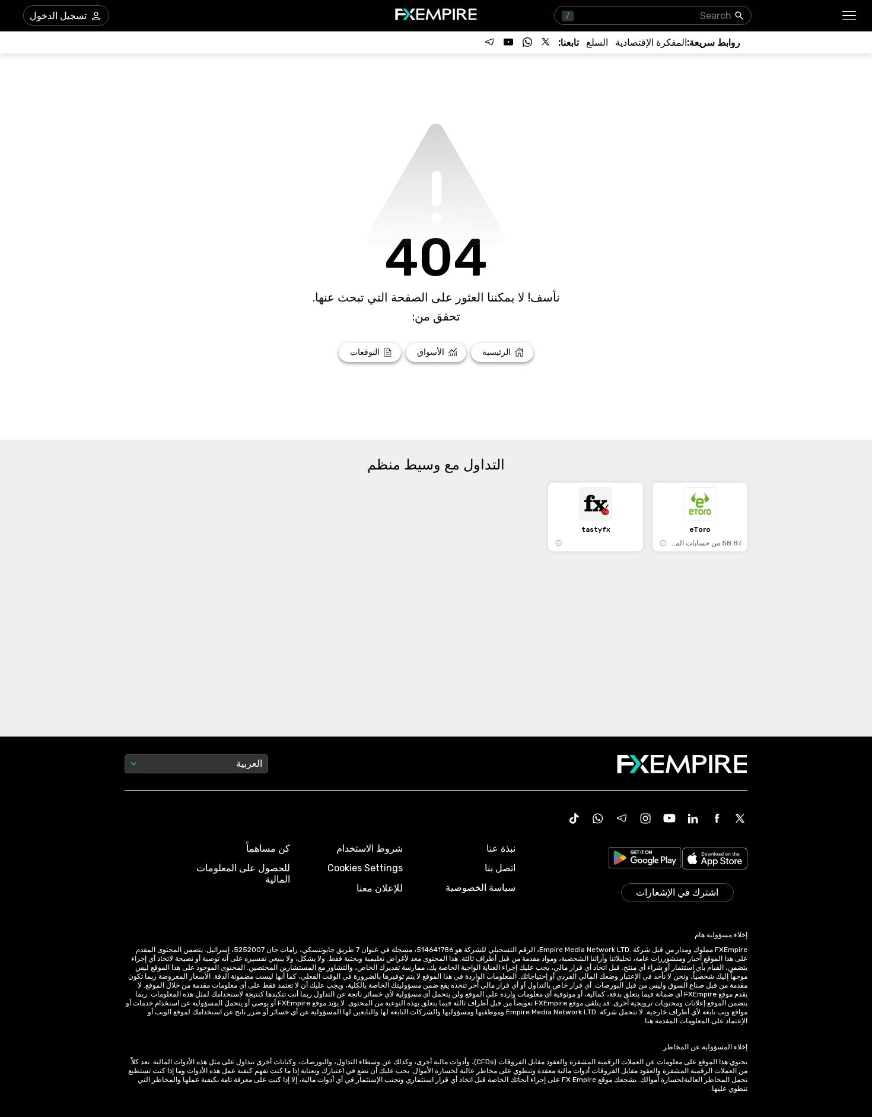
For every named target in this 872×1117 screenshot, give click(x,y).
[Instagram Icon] (645, 818)
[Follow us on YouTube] (508, 42)
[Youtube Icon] (669, 818)
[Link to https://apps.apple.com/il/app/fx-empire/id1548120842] (714, 859)
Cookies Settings (365, 868)
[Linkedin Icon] (693, 818)
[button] (850, 15)
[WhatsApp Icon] (598, 818)
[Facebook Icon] (716, 818)
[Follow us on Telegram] (489, 42)
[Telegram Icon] (622, 818)
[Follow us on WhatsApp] (527, 42)
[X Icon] (740, 818)
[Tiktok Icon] (574, 818)
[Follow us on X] (546, 42)
